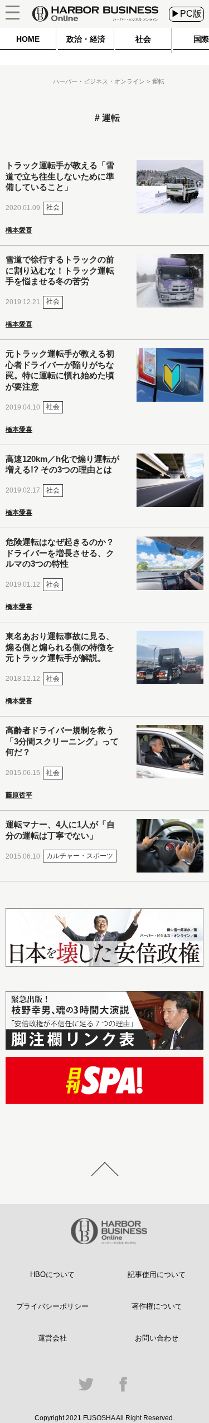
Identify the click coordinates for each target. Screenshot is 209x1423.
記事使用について (157, 1274)
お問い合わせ (156, 1338)
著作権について (157, 1306)
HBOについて (52, 1274)
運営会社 (52, 1338)
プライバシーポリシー (52, 1306)
